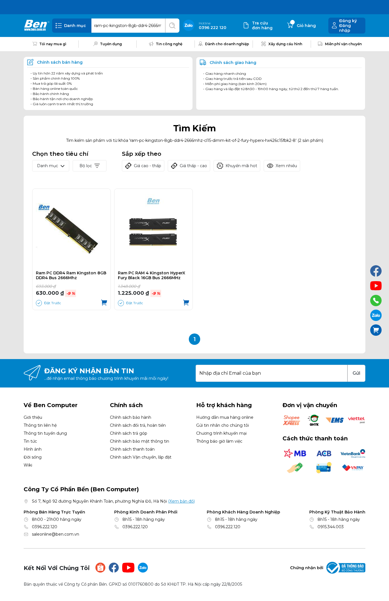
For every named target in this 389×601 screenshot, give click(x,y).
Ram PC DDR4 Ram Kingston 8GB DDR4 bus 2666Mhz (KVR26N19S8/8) (71, 275)
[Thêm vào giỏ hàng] (104, 303)
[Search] (172, 25)
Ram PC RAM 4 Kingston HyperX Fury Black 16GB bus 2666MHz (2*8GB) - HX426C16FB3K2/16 (151, 275)
